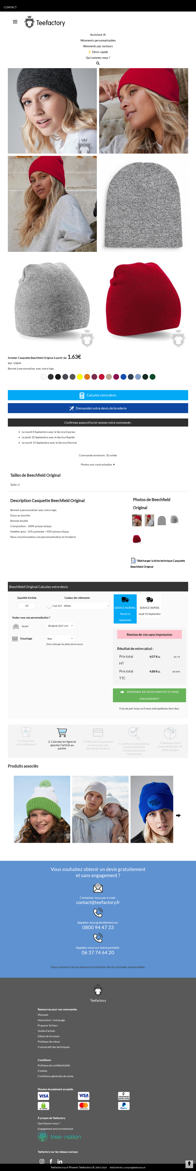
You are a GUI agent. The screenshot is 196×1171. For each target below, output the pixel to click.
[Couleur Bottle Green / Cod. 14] (145, 377)
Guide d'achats (46, 1030)
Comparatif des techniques (54, 1047)
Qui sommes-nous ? (98, 57)
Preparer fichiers (48, 1025)
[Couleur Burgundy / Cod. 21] (94, 377)
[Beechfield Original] (52, 106)
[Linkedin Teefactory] (60, 1161)
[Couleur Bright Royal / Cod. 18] (123, 377)
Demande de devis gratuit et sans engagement (152, 695)
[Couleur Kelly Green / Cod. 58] (152, 377)
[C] (42, 1161)
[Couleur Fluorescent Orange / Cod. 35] (87, 377)
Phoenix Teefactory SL (82, 1167)
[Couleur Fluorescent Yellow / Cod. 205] (80, 377)
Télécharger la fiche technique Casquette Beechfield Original (158, 563)
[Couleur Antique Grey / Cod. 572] (58, 377)
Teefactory (57, 1167)
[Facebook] (51, 1161)
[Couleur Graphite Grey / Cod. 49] (65, 377)
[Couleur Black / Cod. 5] (51, 377)
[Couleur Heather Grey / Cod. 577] (72, 377)
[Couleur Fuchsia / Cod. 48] (116, 377)
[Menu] (15, 20)
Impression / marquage (51, 1020)
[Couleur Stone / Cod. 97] (109, 377)
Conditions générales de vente (55, 1076)
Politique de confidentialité (54, 1065)
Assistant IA (98, 34)
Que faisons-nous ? (49, 1123)
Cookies (42, 1070)
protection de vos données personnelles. (118, 967)
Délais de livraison (49, 1036)
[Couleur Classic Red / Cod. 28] (102, 377)
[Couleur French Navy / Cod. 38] (131, 377)
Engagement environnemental (55, 1128)
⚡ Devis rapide (98, 52)
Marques (43, 1014)
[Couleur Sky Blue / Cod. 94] (138, 377)
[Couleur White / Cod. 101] (43, 377)
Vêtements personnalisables (98, 40)
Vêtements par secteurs (98, 46)
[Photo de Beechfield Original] (143, 106)
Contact (10, 7)
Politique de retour (49, 1041)
